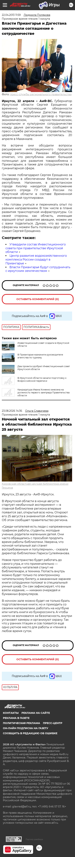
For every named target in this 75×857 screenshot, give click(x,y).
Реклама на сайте (35, 713)
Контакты (11, 713)
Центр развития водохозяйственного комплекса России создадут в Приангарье (36, 259)
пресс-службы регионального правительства (41, 94)
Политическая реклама (21, 723)
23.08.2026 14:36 (12, 410)
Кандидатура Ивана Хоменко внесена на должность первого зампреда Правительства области (43, 392)
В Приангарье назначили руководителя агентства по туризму (40, 356)
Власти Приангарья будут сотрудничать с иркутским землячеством (37, 269)
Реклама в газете (16, 718)
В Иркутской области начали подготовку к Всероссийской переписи (41, 379)
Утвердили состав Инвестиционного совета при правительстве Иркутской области (35, 248)
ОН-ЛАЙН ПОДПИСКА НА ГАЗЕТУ (25, 728)
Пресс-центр (52, 723)
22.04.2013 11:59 (11, 15)
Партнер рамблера (34, 839)
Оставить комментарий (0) (37, 299)
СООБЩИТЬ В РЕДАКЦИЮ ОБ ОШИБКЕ (30, 733)
